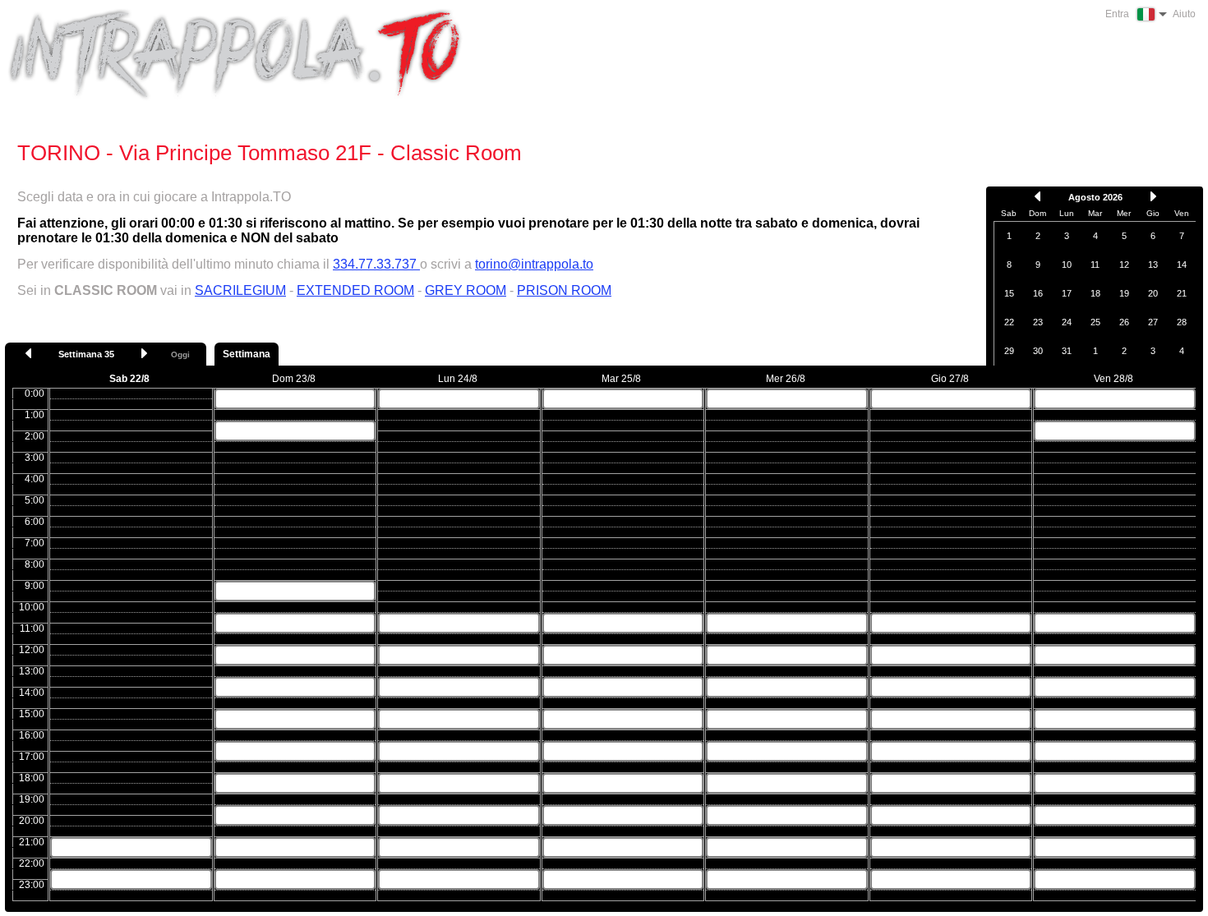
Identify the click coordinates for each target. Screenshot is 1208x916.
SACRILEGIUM (240, 290)
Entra (1117, 14)
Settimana (246, 354)
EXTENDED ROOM (355, 290)
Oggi (180, 354)
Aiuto (1184, 14)
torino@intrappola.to (534, 264)
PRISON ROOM (564, 290)
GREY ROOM (465, 290)
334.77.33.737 (376, 264)
